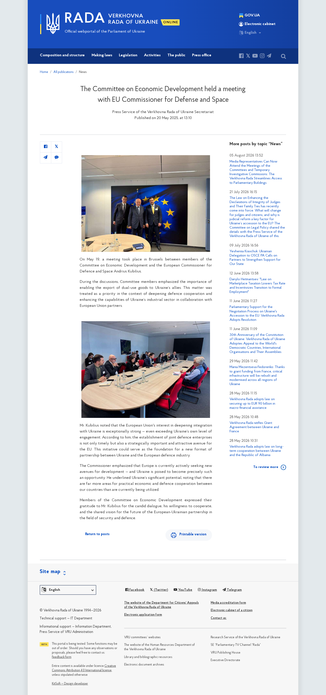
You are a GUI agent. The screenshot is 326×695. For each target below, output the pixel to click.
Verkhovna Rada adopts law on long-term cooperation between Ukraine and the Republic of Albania (256, 451)
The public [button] (176, 55)
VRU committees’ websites (142, 637)
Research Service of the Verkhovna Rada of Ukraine (245, 637)
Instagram (209, 590)
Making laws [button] (102, 55)
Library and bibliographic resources (148, 657)
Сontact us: (218, 618)
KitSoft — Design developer (70, 683)
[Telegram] (269, 56)
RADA (85, 19)
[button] (68, 590)
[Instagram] (262, 56)
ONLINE (170, 22)
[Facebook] (241, 56)
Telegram (234, 590)
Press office (201, 55)
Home (44, 72)
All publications (63, 72)
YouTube (184, 590)
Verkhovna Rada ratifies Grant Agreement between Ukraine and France (254, 427)
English (250, 33)
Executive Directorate (225, 660)
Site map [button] (50, 571)
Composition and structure (62, 55)
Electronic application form (143, 615)
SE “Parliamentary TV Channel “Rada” (236, 645)
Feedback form (61, 657)
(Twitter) (160, 590)
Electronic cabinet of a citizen (231, 610)
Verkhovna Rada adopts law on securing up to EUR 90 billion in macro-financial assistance (252, 403)
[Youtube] (255, 56)
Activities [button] (152, 55)
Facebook (136, 590)
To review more (265, 467)
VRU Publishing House (225, 652)
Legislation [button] (128, 55)
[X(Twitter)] (248, 56)
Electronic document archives (144, 664)
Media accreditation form (228, 603)
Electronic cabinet (260, 24)
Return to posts (97, 534)
